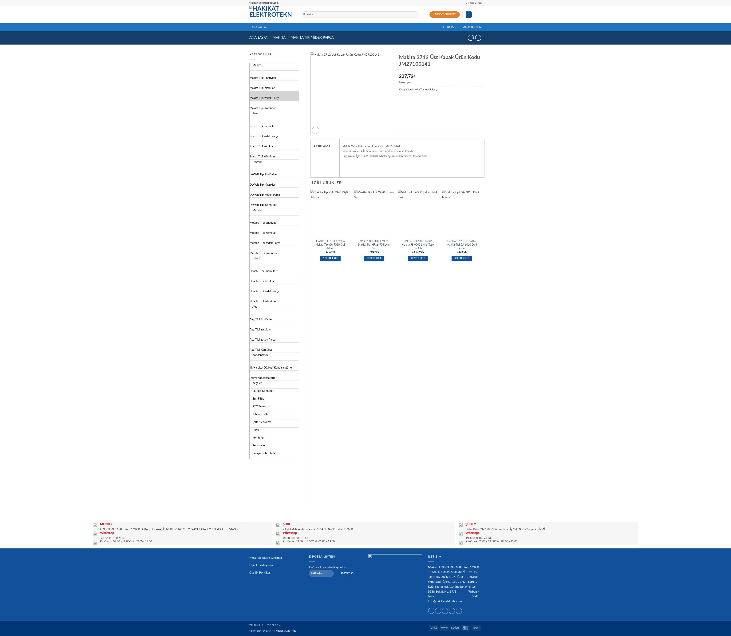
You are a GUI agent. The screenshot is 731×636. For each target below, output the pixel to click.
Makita (279, 37)
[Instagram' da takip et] (438, 611)
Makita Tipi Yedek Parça (312, 37)
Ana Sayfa (258, 37)
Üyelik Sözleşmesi (261, 565)
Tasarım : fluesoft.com (265, 625)
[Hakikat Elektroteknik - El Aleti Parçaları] (272, 14)
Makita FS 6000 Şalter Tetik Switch (418, 246)
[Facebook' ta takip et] (431, 611)
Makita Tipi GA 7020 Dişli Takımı (330, 246)
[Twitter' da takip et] (445, 611)
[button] (472, 3)
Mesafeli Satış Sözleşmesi (266, 557)
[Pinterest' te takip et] (459, 611)
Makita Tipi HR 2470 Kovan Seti (374, 246)
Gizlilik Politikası (260, 572)
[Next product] (471, 38)
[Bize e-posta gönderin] (452, 611)
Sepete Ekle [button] (330, 258)
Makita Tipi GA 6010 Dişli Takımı (462, 246)
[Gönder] (415, 14)
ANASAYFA (258, 27)
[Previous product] (478, 38)
